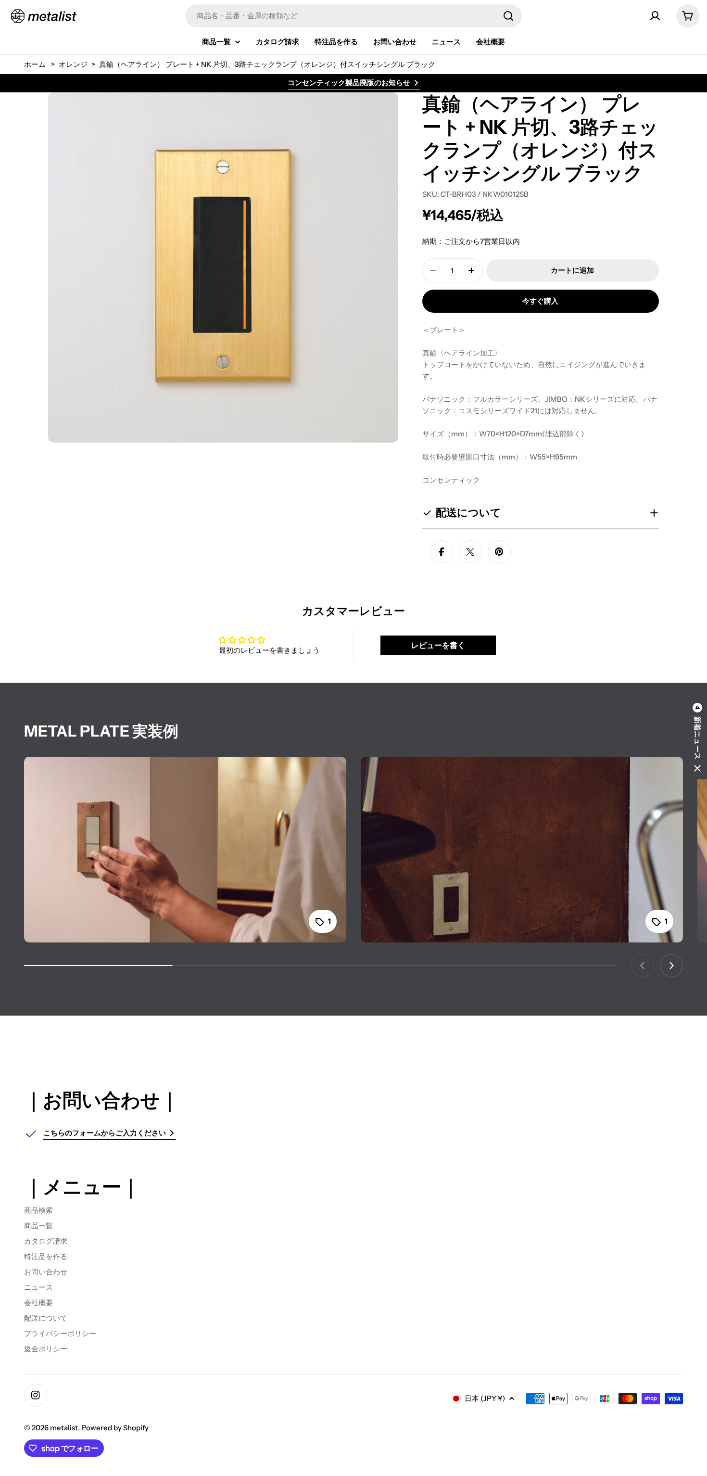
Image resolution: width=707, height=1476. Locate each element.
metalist (64, 1427)
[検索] (508, 16)
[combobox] (353, 15)
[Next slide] (671, 965)
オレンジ (73, 64)
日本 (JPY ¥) (485, 1398)
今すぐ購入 (540, 300)
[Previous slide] (642, 965)
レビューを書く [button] (438, 645)
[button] (697, 738)
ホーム (35, 64)
